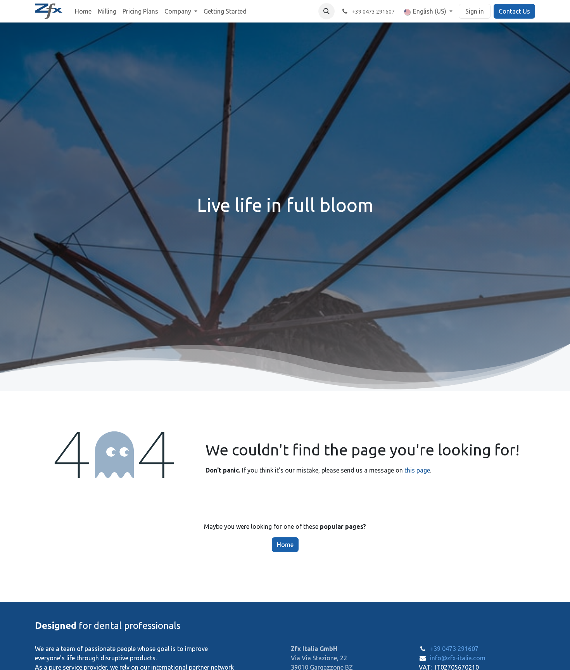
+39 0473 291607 (454, 648)
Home (285, 544)
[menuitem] (83, 11)
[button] (326, 11)
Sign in (474, 11)
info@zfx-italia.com (457, 657)
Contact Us (514, 11)
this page (417, 470)
